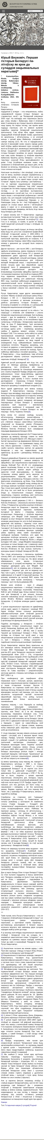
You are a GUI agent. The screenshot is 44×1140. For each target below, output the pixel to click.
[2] (28, 359)
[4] (12, 568)
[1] (37, 219)
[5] (28, 758)
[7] (25, 851)
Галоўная (4, 53)
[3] (29, 412)
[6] (28, 845)
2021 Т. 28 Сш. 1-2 (15, 53)
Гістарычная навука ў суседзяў (17, 1105)
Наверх (4, 1102)
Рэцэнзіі (33, 1105)
